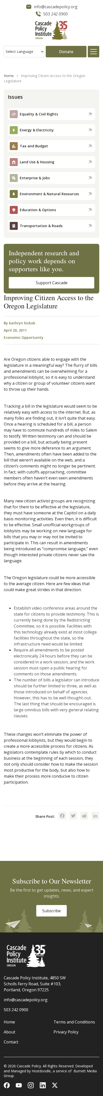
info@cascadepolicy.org (26, 1000)
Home (9, 75)
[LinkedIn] (95, 816)
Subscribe (51, 910)
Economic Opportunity (24, 337)
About (9, 1032)
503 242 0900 (16, 1009)
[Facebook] (62, 816)
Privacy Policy (66, 1032)
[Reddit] (84, 816)
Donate (66, 51)
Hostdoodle (41, 1071)
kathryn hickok (22, 323)
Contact (11, 1042)
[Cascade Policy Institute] (51, 31)
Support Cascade (52, 282)
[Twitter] (73, 816)
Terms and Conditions (74, 1022)
